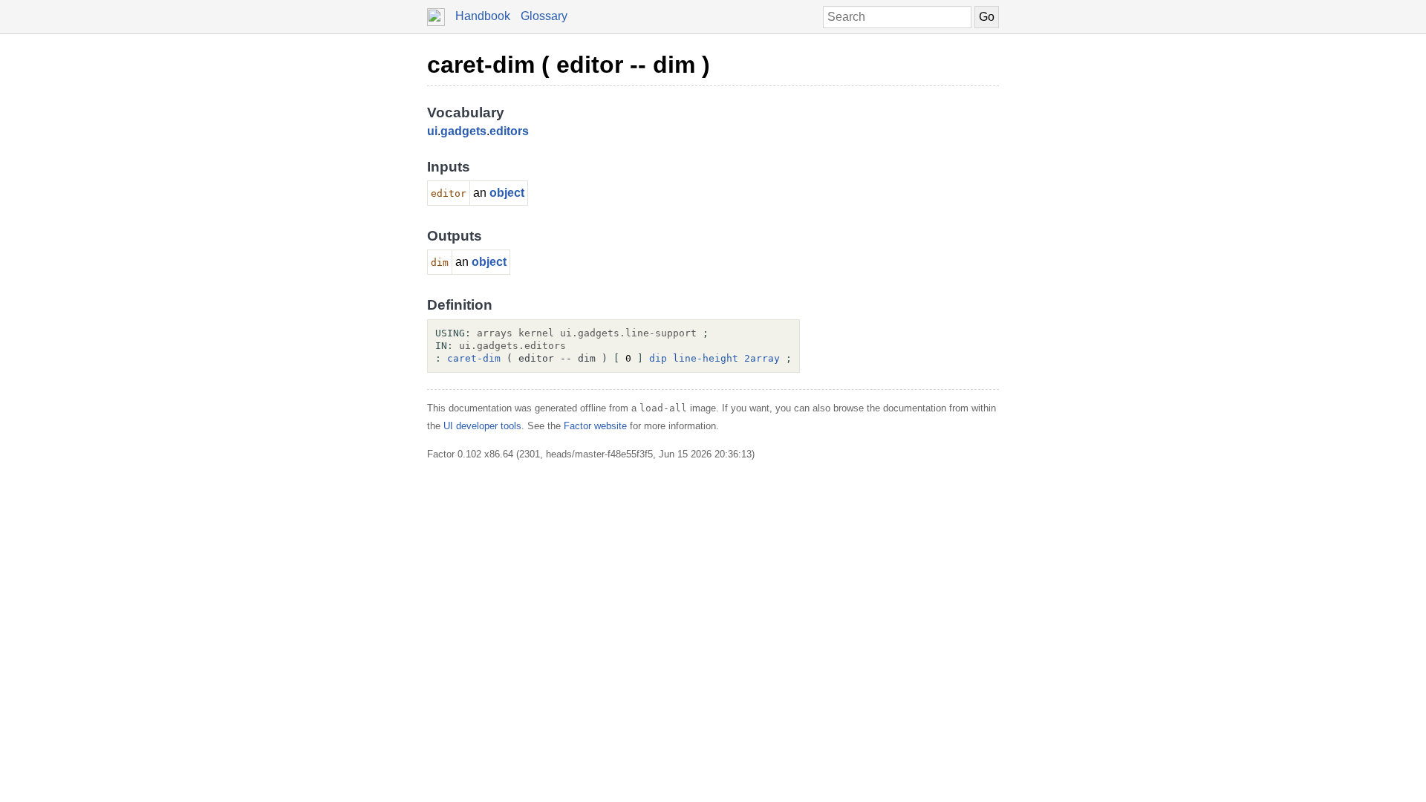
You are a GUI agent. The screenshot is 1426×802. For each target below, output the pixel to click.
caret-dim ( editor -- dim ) (568, 64)
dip (658, 358)
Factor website (595, 425)
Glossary (544, 16)
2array (762, 358)
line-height (705, 358)
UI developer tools (482, 425)
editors (509, 131)
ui (432, 131)
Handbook (482, 16)
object (506, 192)
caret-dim (474, 358)
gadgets (463, 131)
